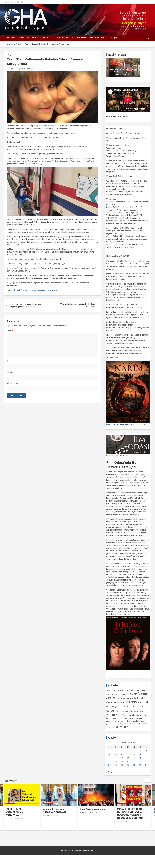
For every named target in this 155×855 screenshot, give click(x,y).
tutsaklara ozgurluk (139, 724)
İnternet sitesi (13, 383)
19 (122, 761)
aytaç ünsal (134, 698)
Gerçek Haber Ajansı (122, 711)
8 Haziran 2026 (123, 821)
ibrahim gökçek (139, 718)
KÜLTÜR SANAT (64, 38)
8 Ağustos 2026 (49, 815)
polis (108, 724)
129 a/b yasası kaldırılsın (114, 690)
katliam (120, 721)
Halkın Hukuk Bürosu (113, 718)
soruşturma (47, 290)
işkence (113, 721)
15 (140, 758)
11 (116, 758)
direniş (131, 702)
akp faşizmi (139, 693)
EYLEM (126, 707)
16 (146, 758)
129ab (126, 690)
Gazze (144, 707)
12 (122, 758)
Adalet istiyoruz (118, 694)
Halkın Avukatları (141, 715)
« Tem (109, 772)
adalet (108, 694)
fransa (139, 707)
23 (146, 761)
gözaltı (132, 715)
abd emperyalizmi (139, 690)
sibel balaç (115, 724)
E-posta (10, 372)
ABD (131, 690)
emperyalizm (114, 706)
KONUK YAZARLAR (98, 38)
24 (109, 765)
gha (20, 69)
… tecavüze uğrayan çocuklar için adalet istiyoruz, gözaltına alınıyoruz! (26, 305)
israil (108, 721)
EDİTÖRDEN (10, 803)
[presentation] (146, 780)
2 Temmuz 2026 (86, 812)
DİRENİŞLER (47, 38)
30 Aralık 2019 (12, 69)
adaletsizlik (15, 290)
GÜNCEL (23, 38)
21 (134, 761)
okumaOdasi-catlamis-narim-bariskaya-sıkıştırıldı (126, 424)
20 (128, 761)
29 (140, 765)
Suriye (122, 724)
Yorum (10, 330)
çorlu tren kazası (35, 290)
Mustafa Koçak (139, 721)
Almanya (110, 698)
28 (134, 765)
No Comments (29, 69)
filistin (133, 706)
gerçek (110, 710)
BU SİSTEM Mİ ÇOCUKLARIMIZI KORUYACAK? (15, 812)
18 (116, 761)
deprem (117, 702)
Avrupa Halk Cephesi (122, 698)
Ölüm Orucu (122, 726)
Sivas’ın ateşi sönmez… (93, 809)
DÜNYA (35, 38)
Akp (22, 290)
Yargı (55, 290)
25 (116, 765)
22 (140, 761)
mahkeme (128, 721)
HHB (131, 718)
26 (122, 765)
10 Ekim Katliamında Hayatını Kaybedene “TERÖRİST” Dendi (77, 305)
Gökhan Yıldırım (122, 715)
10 (109, 758)
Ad (8, 361)
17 (109, 761)
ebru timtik (143, 702)
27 (128, 765)
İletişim (114, 38)
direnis (123, 703)
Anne (27, 290)
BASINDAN (81, 38)
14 (134, 758)
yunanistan (110, 727)
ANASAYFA (10, 38)
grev (134, 711)
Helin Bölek (124, 718)
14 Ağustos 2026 (12, 818)
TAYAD (128, 724)
